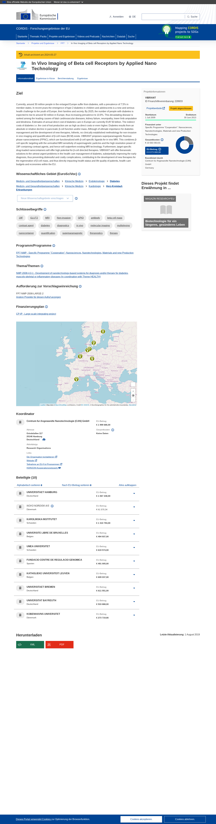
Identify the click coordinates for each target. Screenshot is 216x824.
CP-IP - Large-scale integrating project (36, 314)
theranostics (96, 233)
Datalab (121, 36)
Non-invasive (64, 218)
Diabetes (115, 181)
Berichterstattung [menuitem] (66, 78)
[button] (132, 17)
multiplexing (123, 225)
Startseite (22, 36)
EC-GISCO (85, 405)
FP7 (63, 43)
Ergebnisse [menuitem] (82, 78)
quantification (48, 233)
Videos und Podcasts (88, 36)
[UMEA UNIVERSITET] (103, 331)
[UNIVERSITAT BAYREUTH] (92, 358)
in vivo (79, 225)
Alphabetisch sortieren (29, 485)
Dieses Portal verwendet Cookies (33, 819)
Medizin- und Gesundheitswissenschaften (38, 181)
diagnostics (63, 225)
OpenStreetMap (61, 405)
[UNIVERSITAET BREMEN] (87, 350)
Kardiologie (95, 186)
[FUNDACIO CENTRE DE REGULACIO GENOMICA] (76, 379)
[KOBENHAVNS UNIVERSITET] (93, 342)
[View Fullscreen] (133, 384)
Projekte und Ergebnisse (62, 36)
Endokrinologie (97, 181)
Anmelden (118, 16)
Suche (131, 36)
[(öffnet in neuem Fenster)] (40, 15)
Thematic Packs (38, 36)
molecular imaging (100, 225)
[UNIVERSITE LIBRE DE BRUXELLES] (80, 356)
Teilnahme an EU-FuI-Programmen (55, 464)
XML (32, 644)
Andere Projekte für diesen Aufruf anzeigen (38, 297)
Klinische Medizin (74, 181)
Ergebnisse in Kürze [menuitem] (45, 78)
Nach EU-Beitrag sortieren (76, 485)
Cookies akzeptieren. (141, 819)
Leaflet (42, 405)
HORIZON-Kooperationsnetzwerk (54, 468)
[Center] (133, 395)
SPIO (81, 218)
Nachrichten (108, 36)
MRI (47, 218)
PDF (62, 644)
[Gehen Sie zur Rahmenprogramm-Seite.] (21, 66)
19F (21, 218)
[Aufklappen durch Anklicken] (134, 493)
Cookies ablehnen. (185, 819)
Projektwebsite (156, 108)
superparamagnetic (72, 233)
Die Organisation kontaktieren (52, 457)
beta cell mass (114, 218)
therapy (114, 233)
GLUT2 (34, 218)
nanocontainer (26, 233)
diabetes (45, 225)
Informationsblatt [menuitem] (25, 78)
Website (42, 460)
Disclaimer (132, 405)
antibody (95, 218)
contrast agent (26, 225)
